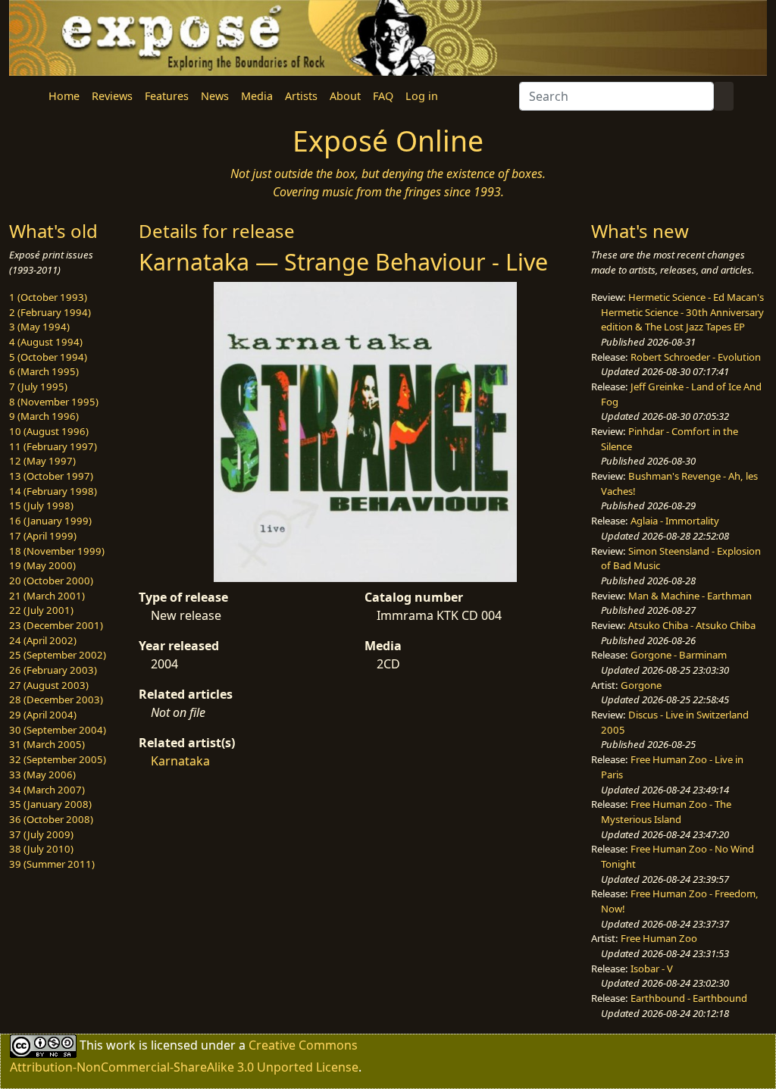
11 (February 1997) (53, 446)
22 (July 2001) (41, 610)
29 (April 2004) (43, 714)
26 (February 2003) (53, 670)
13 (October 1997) (51, 476)
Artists (301, 96)
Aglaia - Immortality (674, 520)
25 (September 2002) (57, 655)
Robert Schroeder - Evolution (695, 357)
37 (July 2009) (41, 834)
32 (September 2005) (57, 759)
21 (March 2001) (47, 595)
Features (167, 96)
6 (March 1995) (44, 371)
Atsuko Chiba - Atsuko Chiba (692, 625)
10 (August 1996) (49, 431)
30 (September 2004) (57, 730)
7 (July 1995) (38, 386)
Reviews (112, 96)
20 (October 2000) (51, 580)
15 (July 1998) (41, 505)
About (345, 96)
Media (257, 96)
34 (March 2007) (47, 789)
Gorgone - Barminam (678, 655)
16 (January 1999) (50, 520)
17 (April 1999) (43, 536)
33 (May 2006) (42, 774)
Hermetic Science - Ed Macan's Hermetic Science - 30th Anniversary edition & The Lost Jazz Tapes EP (682, 311)
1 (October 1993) (48, 297)
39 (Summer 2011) (52, 864)
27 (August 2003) (49, 685)
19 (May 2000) (42, 565)
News (215, 96)
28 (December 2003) (56, 699)
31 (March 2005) (47, 744)
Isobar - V (651, 968)
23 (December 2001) (56, 625)
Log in (421, 96)
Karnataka (180, 761)
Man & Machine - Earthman (690, 595)
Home (64, 96)
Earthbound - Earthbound (688, 998)
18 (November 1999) (57, 551)
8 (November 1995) (54, 401)
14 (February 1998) (53, 491)
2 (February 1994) (50, 312)
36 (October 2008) (51, 819)
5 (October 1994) (48, 357)
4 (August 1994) (46, 342)
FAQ (383, 96)
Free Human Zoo (659, 938)
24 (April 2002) (43, 640)
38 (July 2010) (41, 849)
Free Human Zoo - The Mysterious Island (666, 811)
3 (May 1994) (39, 326)
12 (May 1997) (42, 461)
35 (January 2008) (50, 804)
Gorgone (641, 685)
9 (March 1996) (44, 416)
